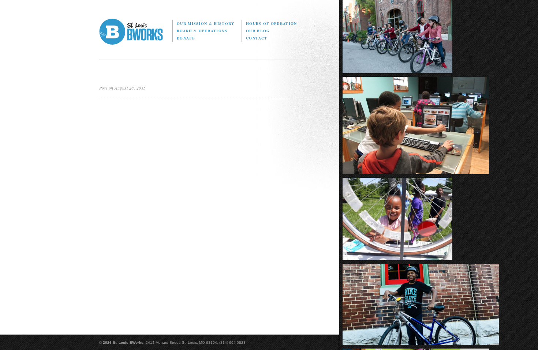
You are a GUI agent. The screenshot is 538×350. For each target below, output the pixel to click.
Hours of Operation (271, 23)
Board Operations (202, 30)
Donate (186, 38)
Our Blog (258, 30)
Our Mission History (205, 23)
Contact (256, 38)
